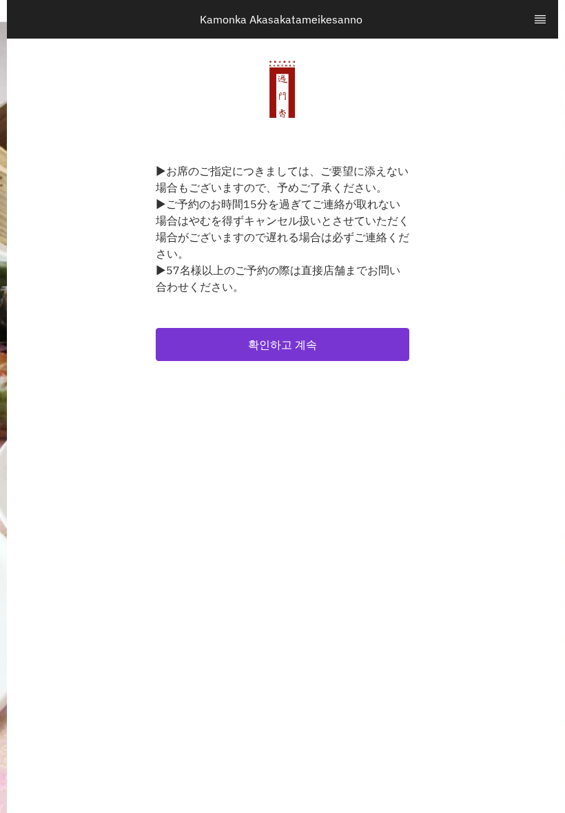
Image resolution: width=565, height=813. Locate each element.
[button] (282, 344)
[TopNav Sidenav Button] (540, 19)
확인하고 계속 (282, 344)
